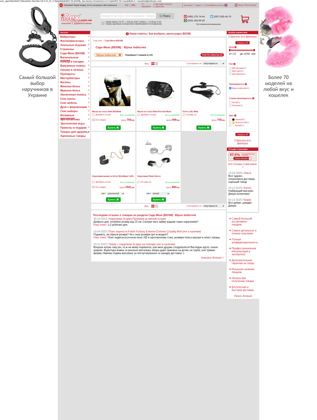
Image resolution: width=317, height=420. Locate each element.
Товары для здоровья (74, 131)
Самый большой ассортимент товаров (242, 221)
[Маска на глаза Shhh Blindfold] (114, 109)
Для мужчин (239, 74)
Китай (236, 102)
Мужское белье (70, 90)
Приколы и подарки (73, 127)
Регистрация (250, 5)
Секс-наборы (69, 111)
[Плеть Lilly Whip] (205, 109)
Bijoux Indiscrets (240, 88)
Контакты (188, 5)
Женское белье (70, 86)
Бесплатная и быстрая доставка (243, 288)
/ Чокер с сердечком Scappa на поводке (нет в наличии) (141, 244)
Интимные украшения (67, 115)
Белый (239, 125)
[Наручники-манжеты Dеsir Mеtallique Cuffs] (114, 173)
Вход (240, 5)
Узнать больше (243, 296)
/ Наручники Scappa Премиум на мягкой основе (137, 218)
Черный (240, 119)
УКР (127, 5)
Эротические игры (72, 123)
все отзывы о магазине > (242, 165)
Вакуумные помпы (72, 65)
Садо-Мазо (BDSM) (72, 53)
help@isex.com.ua (215, 5)
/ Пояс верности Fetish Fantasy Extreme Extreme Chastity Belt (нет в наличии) (154, 231)
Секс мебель (68, 102)
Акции (198, 5)
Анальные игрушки (73, 45)
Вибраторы (68, 36)
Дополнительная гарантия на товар (243, 262)
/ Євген (247, 187)
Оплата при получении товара (243, 279)
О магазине (146, 5)
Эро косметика (70, 119)
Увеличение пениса (73, 94)
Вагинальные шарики (69, 57)
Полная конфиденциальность (245, 241)
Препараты (67, 74)
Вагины (65, 82)
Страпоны (67, 49)
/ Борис (247, 199)
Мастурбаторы (70, 78)
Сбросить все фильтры (243, 36)
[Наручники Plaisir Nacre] (160, 173)
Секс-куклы (67, 98)
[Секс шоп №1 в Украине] (76, 19)
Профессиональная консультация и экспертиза (244, 251)
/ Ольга (247, 173)
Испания (237, 105)
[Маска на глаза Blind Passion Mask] (160, 109)
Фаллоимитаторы (72, 41)
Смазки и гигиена (71, 69)
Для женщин (239, 68)
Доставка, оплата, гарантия (163, 5)
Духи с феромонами (73, 107)
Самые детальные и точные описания (244, 232)
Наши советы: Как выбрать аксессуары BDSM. (160, 33)
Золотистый (242, 122)
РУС (133, 5)
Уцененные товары (73, 136)
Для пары (238, 71)
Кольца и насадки (72, 61)
